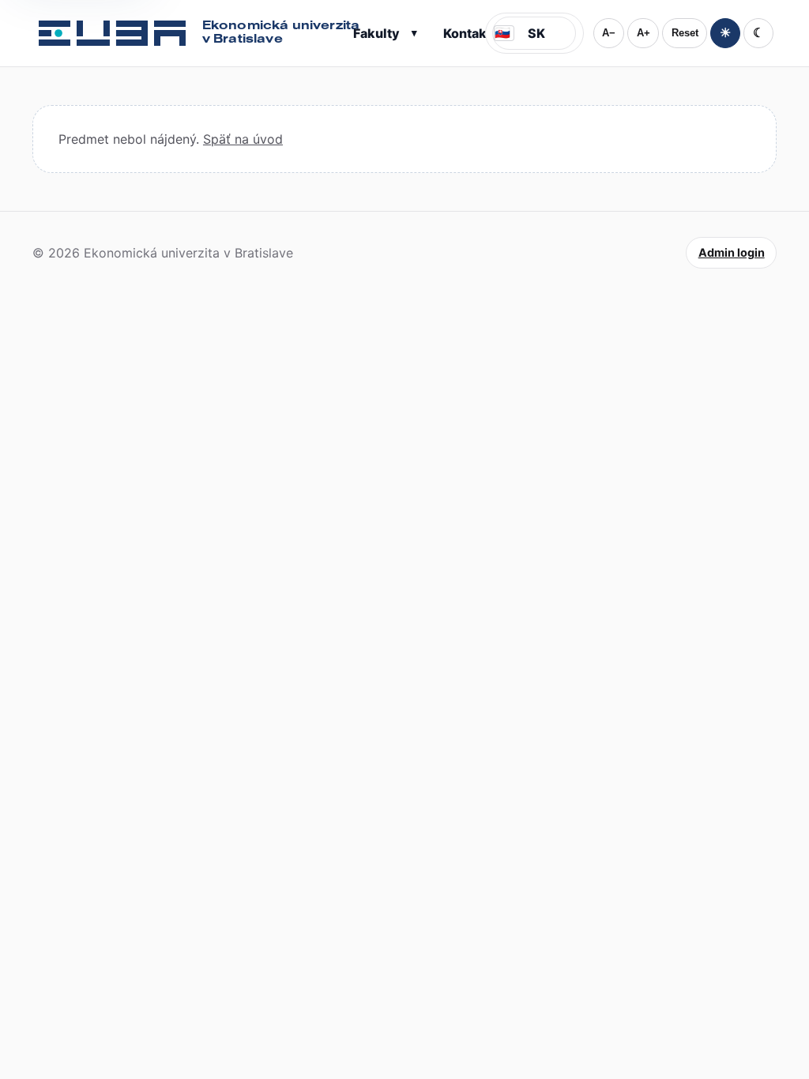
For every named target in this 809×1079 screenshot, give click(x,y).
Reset (685, 33)
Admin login (731, 252)
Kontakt (467, 33)
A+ (643, 33)
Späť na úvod (243, 139)
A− (608, 33)
